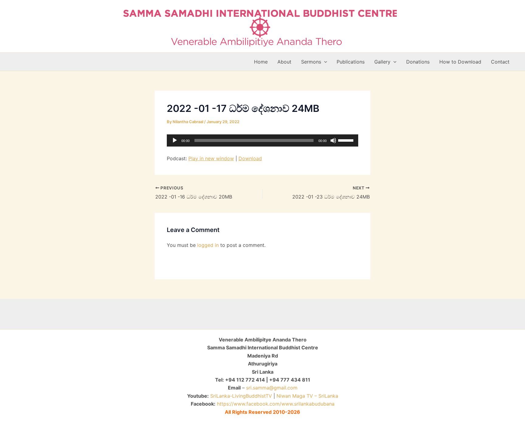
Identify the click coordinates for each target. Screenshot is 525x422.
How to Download (460, 62)
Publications (351, 62)
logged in (208, 245)
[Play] (175, 140)
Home (261, 62)
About (284, 62)
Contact (500, 62)
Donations (418, 62)
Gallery (382, 62)
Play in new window (211, 158)
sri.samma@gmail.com (271, 388)
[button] (324, 62)
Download (250, 158)
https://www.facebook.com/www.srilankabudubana (276, 404)
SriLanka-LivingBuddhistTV (240, 396)
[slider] (346, 139)
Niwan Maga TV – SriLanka (307, 396)
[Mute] (333, 140)
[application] (262, 140)
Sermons (311, 62)
